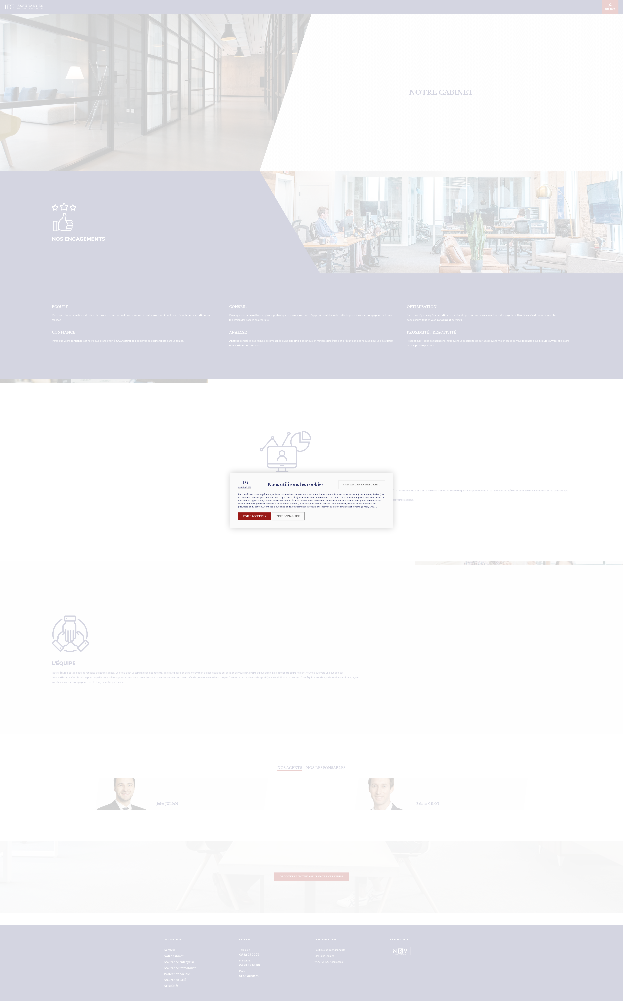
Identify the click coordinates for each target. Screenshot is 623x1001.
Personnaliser (288, 516)
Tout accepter (254, 516)
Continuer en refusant (361, 484)
